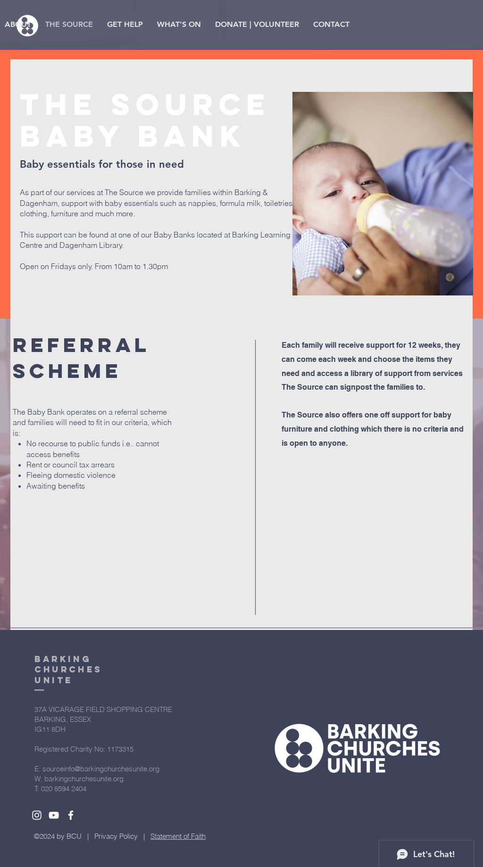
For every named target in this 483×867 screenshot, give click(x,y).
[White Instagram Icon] (37, 815)
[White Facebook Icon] (71, 815)
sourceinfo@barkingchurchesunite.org (100, 768)
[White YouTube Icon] (54, 815)
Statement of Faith (178, 836)
